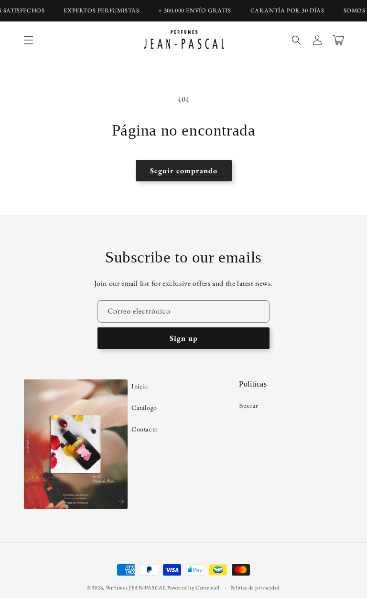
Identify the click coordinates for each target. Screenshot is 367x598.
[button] (28, 40)
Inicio (139, 386)
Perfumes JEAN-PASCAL (136, 587)
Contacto (144, 429)
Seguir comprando (183, 171)
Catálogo (144, 407)
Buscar (249, 405)
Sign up (184, 338)
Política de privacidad (255, 587)
